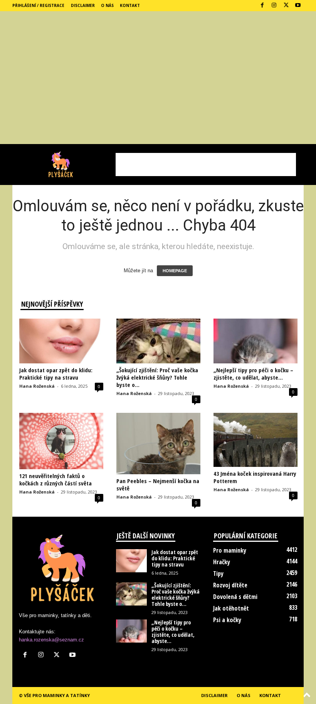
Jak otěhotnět (231, 608)
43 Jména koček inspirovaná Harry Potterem (254, 477)
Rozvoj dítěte (230, 585)
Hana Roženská (37, 386)
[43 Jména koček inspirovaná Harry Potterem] (255, 440)
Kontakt (130, 5)
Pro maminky (229, 550)
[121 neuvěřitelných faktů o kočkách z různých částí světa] (61, 441)
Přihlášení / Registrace (38, 5)
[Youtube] (298, 5)
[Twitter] (286, 5)
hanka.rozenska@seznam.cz (51, 640)
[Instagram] (274, 5)
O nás (107, 5)
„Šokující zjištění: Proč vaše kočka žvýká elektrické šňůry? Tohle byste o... (157, 377)
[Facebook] (262, 5)
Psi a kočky (227, 620)
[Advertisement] (158, 86)
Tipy (218, 573)
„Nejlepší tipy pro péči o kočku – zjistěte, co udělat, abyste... (253, 373)
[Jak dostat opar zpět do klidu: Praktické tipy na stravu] (61, 341)
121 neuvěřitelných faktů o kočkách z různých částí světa (55, 479)
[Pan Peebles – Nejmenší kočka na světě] (158, 443)
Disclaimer (83, 5)
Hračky (221, 562)
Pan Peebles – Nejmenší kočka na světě (157, 484)
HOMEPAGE (175, 270)
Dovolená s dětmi (235, 596)
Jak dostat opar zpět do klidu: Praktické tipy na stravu (55, 373)
